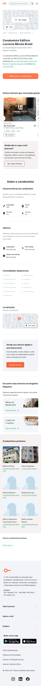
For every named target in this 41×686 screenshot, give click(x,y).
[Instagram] (13, 679)
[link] (15, 163)
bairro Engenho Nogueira (14, 64)
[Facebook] (28, 679)
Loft (4, 33)
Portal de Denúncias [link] (10, 650)
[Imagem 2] (21, 119)
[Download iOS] (29, 641)
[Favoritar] (35, 126)
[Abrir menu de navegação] (37, 3)
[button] (20, 321)
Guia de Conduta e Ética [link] (12, 664)
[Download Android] (12, 641)
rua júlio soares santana (29, 468)
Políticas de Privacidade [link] (12, 655)
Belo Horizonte (25, 33)
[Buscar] (32, 3)
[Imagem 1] (19, 119)
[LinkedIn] (20, 679)
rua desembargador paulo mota (25, 61)
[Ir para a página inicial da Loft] (5, 3)
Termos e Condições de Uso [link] (13, 659)
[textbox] (21, 3)
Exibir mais (7, 545)
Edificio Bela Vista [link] (8, 542)
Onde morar (12, 33)
